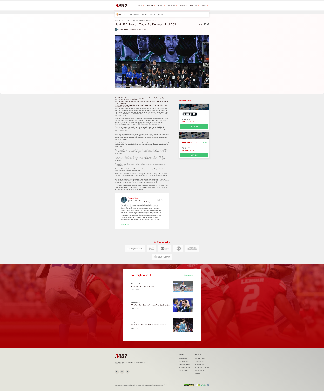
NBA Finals (152, 14)
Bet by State (193, 6)
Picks (128, 20)
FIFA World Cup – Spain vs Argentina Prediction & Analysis (150, 305)
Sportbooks (171, 6)
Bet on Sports (183, 361)
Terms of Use (199, 361)
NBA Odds (144, 14)
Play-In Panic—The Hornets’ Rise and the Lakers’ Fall (149, 325)
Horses (182, 6)
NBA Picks (160, 14)
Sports (140, 6)
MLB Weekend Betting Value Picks (142, 286)
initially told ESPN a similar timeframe (136, 169)
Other (204, 6)
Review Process (200, 358)
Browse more (188, 275)
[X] (162, 200)
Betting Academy (184, 364)
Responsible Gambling (202, 367)
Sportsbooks (183, 358)
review (204, 114)
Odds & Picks (183, 370)
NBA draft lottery (151, 175)
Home (116, 20)
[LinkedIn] (159, 200)
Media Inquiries (200, 370)
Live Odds (150, 6)
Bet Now (194, 127)
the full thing (133, 187)
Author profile (125, 224)
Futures (160, 6)
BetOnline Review (184, 367)
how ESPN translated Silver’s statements (147, 124)
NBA (122, 20)
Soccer (133, 302)
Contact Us (198, 374)
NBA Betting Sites (134, 14)
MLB (132, 283)
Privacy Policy (199, 364)
